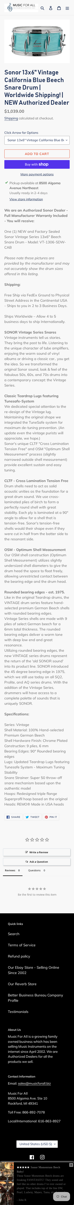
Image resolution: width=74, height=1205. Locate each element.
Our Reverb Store (22, 984)
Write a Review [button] (38, 852)
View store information (26, 199)
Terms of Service (22, 945)
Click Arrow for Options (21, 133)
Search (14, 934)
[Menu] (67, 7)
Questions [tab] (34, 870)
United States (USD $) (36, 1144)
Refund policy (19, 956)
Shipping (11, 118)
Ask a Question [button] (39, 861)
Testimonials (18, 1011)
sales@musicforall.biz (34, 1083)
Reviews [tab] (10, 870)
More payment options (37, 174)
